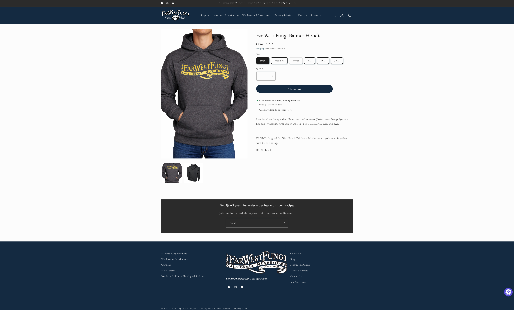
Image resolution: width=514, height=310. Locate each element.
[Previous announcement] (219, 3)
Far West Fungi (175, 308)
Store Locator (168, 270)
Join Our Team (298, 281)
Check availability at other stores (276, 109)
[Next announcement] (295, 3)
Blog (292, 259)
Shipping (260, 48)
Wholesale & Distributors (174, 259)
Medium (279, 60)
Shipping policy (240, 308)
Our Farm (166, 264)
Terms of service (223, 308)
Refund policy (191, 308)
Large (298, 61)
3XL (336, 60)
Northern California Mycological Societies (182, 276)
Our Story (295, 253)
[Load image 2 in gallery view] (193, 173)
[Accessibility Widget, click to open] (508, 292)
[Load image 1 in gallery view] (172, 173)
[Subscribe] (284, 223)
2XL (322, 60)
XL (309, 60)
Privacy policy (207, 308)
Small (263, 60)
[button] (204, 15)
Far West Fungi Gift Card (174, 253)
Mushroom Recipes (300, 264)
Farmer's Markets (299, 270)
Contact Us (296, 276)
